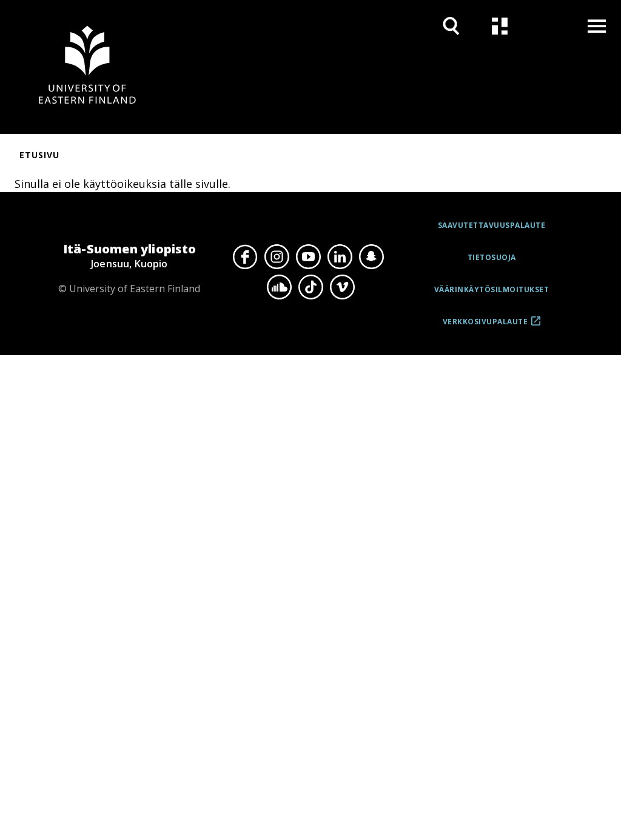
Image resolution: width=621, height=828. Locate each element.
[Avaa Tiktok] (310, 286)
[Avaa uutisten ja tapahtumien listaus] (499, 26)
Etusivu (39, 155)
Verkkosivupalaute (485, 326)
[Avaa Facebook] (245, 257)
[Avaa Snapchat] (371, 257)
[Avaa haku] (451, 26)
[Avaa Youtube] (308, 257)
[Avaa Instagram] (276, 257)
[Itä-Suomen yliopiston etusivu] (87, 67)
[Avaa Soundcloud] (279, 286)
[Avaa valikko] (596, 26)
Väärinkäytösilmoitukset (491, 289)
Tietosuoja (492, 257)
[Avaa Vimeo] (342, 286)
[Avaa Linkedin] (339, 257)
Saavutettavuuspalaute (492, 225)
